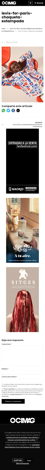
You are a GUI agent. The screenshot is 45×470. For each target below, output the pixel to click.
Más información (22, 463)
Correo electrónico (9, 377)
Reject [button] (29, 460)
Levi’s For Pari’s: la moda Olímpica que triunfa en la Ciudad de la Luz (27, 125)
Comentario (7, 344)
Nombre (5, 369)
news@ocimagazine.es (16, 394)
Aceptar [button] (18, 460)
